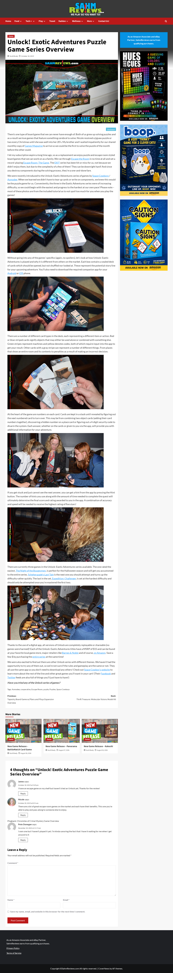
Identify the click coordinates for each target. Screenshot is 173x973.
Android (11, 273)
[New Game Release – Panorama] (62, 731)
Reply (23, 793)
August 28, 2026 (26, 753)
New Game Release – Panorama (61, 746)
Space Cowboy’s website (97, 669)
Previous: (30, 699)
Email (66, 900)
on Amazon (100, 652)
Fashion (62, 21)
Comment (12, 863)
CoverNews (103, 968)
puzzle (46, 689)
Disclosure (111, 129)
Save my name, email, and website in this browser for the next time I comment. (47, 911)
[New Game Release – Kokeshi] (100, 731)
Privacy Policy (12, 948)
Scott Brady (14, 56)
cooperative (26, 689)
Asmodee (12, 179)
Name (10, 900)
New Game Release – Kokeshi (98, 746)
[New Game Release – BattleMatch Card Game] (23, 731)
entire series (38, 656)
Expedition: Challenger (64, 578)
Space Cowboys (100, 175)
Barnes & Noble (70, 652)
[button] (166, 21)
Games (11, 36)
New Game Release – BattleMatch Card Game (19, 748)
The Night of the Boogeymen (31, 570)
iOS (21, 273)
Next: (96, 698)
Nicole (21, 799)
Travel (52, 21)
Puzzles (52, 689)
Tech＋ (29, 21)
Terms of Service (13, 953)
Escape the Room (80, 158)
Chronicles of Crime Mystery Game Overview (38, 821)
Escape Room (37, 689)
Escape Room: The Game (36, 162)
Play (41, 21)
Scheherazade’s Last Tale (41, 574)
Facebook (106, 673)
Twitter (11, 677)
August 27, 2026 (64, 750)
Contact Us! (103, 21)
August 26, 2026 (102, 750)
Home (8, 21)
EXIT (57, 162)
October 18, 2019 (27, 56)
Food (16, 21)
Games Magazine (34, 145)
